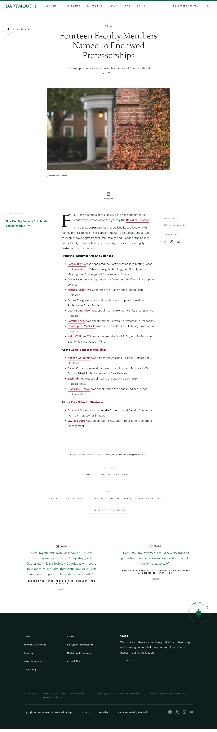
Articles (108, 26)
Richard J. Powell (79, 389)
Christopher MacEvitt (82, 326)
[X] (177, 712)
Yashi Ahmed (76, 378)
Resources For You (185, 6)
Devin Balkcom (77, 279)
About (113, 6)
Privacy (85, 712)
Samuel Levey (76, 321)
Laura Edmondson (79, 310)
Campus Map (30, 669)
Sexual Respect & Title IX (36, 661)
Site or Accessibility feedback (132, 712)
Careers (71, 636)
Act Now (127, 660)
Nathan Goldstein (79, 358)
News (127, 6)
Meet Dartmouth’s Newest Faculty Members (64, 693)
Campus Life (95, 6)
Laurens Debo (76, 421)
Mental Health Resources (79, 653)
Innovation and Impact (115, 474)
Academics (73, 6)
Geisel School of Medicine (114, 499)
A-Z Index (103, 712)
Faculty (52, 499)
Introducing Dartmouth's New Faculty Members (118, 693)
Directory (28, 653)
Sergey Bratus (77, 264)
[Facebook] (170, 712)
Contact (27, 636)
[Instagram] (184, 712)
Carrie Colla (75, 368)
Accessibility (73, 661)
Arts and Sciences (152, 499)
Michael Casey (77, 290)
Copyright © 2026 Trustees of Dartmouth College (48, 712)
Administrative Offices (35, 644)
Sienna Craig (76, 300)
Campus (89, 474)
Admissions (52, 6)
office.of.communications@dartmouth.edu (128, 455)
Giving (141, 6)
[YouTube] (191, 712)
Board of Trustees (137, 220)
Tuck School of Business (108, 510)
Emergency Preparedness (80, 644)
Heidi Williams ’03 (79, 336)
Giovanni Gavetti (78, 410)
